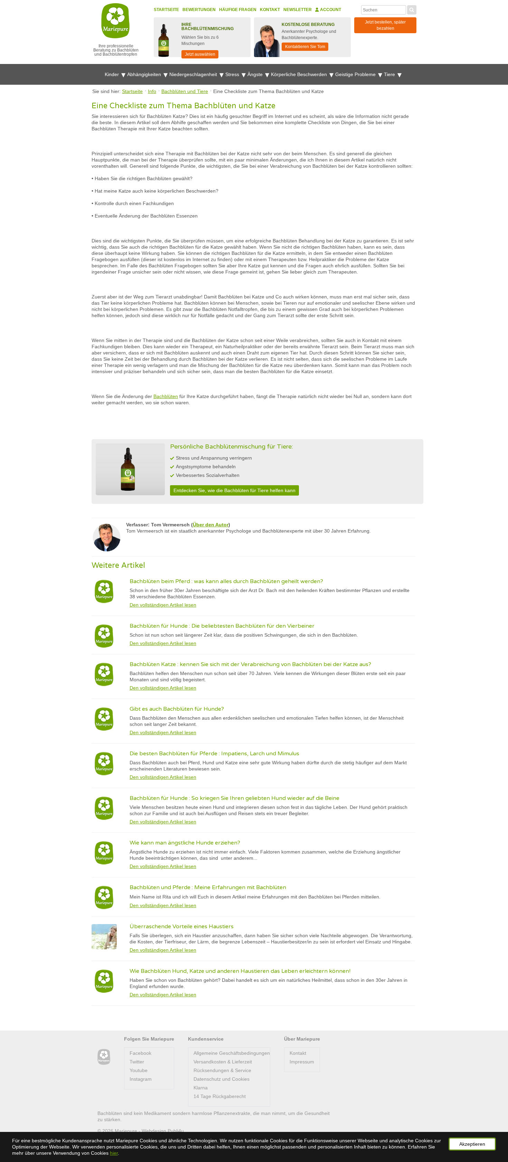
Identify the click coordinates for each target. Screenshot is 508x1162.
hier (114, 1153)
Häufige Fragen (237, 9)
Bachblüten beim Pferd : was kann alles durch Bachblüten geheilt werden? (226, 581)
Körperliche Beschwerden (299, 74)
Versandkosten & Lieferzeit (223, 1061)
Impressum (302, 1061)
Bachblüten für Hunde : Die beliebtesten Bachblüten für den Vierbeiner (222, 625)
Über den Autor (210, 524)
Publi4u (176, 1131)
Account (330, 9)
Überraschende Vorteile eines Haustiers (182, 926)
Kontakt (270, 9)
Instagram (141, 1079)
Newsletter (297, 9)
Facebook (140, 1053)
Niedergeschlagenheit (193, 74)
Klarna (201, 1087)
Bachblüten (165, 396)
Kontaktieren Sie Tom (305, 46)
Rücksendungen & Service (222, 1070)
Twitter (137, 1061)
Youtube (139, 1070)
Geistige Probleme (356, 74)
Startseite (166, 9)
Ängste (255, 74)
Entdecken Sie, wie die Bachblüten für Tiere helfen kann (234, 490)
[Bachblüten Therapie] (103, 1057)
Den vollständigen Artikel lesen (163, 605)
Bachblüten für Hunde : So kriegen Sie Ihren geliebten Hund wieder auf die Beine (234, 798)
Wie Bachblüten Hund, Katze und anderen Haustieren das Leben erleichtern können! (240, 971)
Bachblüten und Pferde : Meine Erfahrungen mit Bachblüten (208, 887)
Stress (233, 74)
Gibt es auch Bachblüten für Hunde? (177, 709)
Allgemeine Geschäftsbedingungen (232, 1053)
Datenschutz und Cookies (222, 1079)
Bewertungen (199, 9)
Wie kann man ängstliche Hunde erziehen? (185, 842)
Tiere (390, 74)
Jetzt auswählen (200, 54)
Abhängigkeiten (144, 74)
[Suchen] (411, 9)
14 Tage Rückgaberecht (220, 1096)
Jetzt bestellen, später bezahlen (385, 25)
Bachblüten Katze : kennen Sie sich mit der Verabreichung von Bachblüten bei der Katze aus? (250, 664)
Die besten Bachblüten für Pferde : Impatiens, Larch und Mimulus (214, 753)
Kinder (112, 74)
